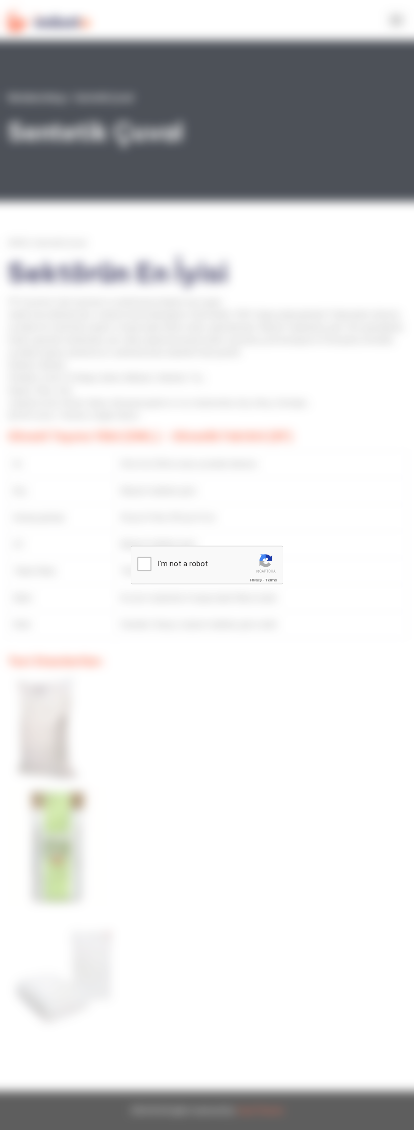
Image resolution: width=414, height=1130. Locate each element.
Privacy (256, 580)
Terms (271, 580)
